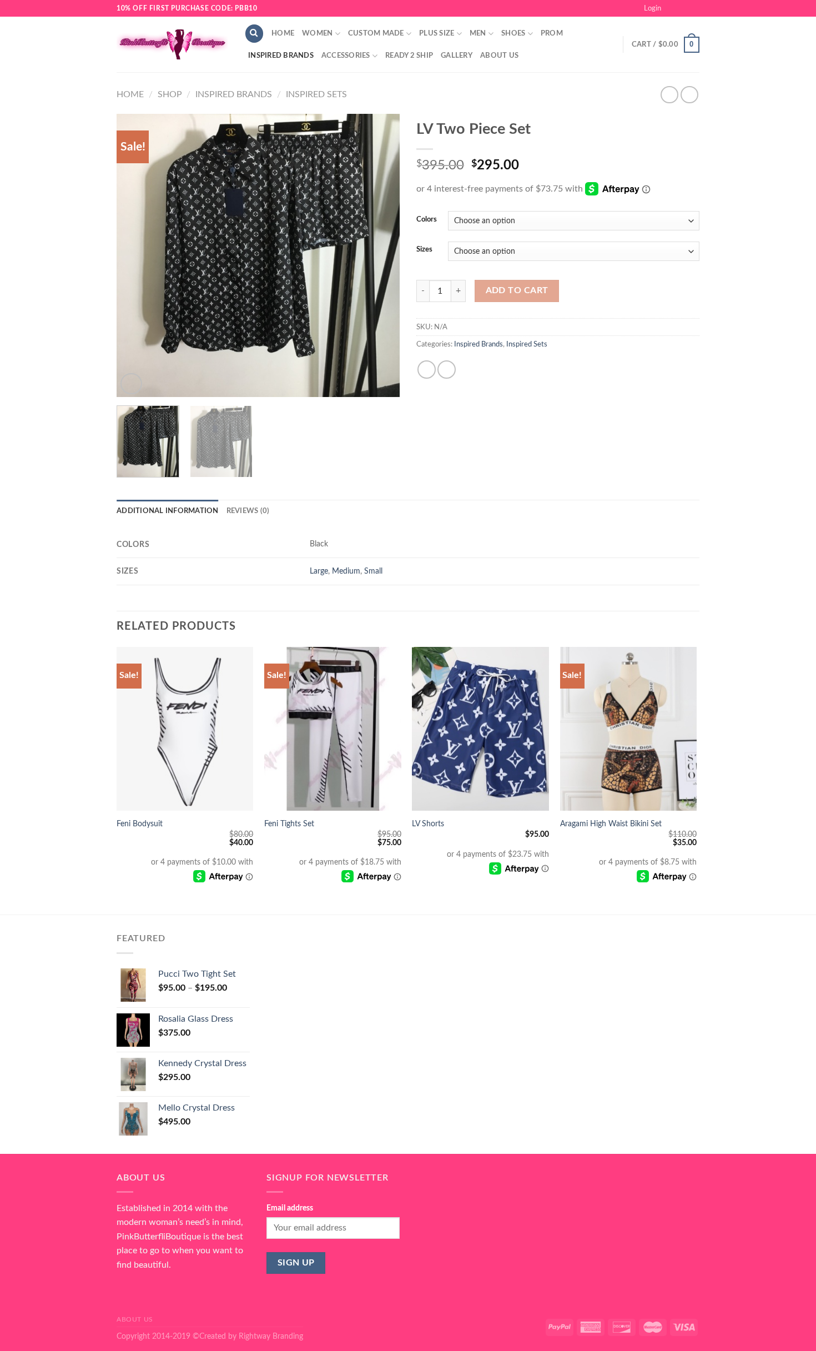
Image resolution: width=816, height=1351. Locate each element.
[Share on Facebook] (426, 369)
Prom (552, 33)
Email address (289, 1208)
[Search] (254, 33)
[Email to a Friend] (446, 369)
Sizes (424, 249)
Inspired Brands (281, 55)
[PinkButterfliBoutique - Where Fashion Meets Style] (172, 44)
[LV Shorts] (480, 729)
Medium (346, 571)
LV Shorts (428, 824)
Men (478, 33)
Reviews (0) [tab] (248, 511)
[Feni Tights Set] (332, 729)
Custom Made (376, 33)
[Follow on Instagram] (683, 8)
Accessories (345, 55)
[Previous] (136, 255)
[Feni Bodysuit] (185, 729)
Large (319, 571)
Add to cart (517, 291)
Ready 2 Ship (409, 55)
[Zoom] (131, 384)
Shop (170, 94)
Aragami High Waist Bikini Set (611, 824)
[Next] (380, 255)
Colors (426, 219)
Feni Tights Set (289, 824)
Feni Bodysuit (140, 824)
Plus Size (436, 33)
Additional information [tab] (168, 511)
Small (373, 571)
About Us (499, 55)
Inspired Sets (316, 94)
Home (282, 33)
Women (317, 33)
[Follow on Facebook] (672, 8)
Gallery (456, 55)
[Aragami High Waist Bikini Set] (628, 729)
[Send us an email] (694, 8)
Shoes (513, 33)
